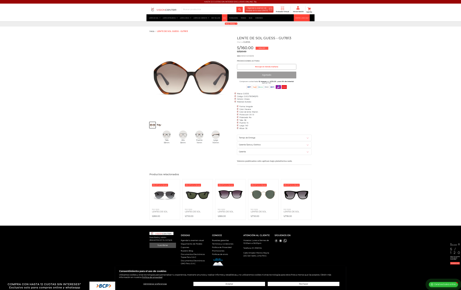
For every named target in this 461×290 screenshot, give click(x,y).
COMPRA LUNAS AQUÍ (302, 18)
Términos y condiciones (222, 244)
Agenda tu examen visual (192, 240)
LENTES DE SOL (160, 212)
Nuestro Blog (187, 251)
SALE (224, 18)
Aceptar (229, 284)
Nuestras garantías (220, 240)
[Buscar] (239, 9)
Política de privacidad (152, 277)
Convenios (259, 18)
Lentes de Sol (154, 18)
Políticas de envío (220, 254)
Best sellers (215, 18)
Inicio (151, 31)
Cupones (185, 247)
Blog (250, 18)
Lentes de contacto (200, 18)
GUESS (246, 42)
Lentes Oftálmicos (169, 18)
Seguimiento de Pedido (191, 244)
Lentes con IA (185, 18)
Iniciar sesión (298, 11)
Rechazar (303, 284)
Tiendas (243, 18)
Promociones (218, 251)
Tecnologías (233, 18)
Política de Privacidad (221, 247)
